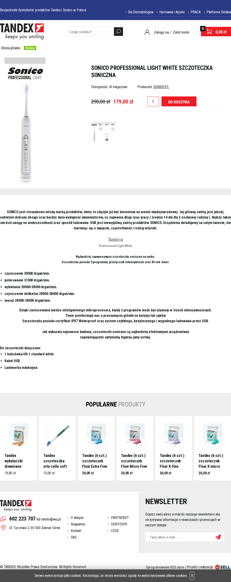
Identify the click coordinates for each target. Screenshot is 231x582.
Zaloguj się (161, 32)
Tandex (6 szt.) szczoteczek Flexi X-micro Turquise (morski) (211, 461)
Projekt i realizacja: (200, 567)
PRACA (196, 12)
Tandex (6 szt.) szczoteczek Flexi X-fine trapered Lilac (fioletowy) (172, 461)
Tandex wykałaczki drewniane (14, 461)
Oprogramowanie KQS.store (165, 567)
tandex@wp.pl (50, 519)
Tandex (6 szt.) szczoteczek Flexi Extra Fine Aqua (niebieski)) (94, 461)
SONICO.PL (161, 87)
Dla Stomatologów (140, 12)
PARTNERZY (120, 518)
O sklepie (77, 518)
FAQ (73, 537)
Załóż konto (181, 32)
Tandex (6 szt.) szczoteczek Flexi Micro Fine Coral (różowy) (134, 461)
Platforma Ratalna (219, 12)
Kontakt (76, 531)
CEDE (115, 531)
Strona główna (10, 48)
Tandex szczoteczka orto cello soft (55, 461)
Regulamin (78, 524)
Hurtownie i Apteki (172, 12)
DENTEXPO (119, 524)
